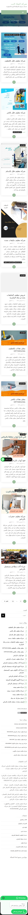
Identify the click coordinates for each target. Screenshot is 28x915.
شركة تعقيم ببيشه (18, 687)
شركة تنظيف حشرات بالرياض (15, 659)
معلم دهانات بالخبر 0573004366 (14, 652)
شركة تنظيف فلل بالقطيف (15, 61)
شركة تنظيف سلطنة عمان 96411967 (18, 739)
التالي (7, 601)
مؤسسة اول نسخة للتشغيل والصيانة (18, 850)
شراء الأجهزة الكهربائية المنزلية (15, 680)
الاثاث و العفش (23, 819)
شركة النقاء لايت (19, 4)
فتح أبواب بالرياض (18, 460)
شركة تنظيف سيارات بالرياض (18, 790)
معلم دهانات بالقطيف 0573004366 (13, 648)
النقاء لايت (23, 34)
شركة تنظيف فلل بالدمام (15, 171)
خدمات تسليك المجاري (21, 839)
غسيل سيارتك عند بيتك (17, 698)
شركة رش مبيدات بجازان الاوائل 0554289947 (16, 743)
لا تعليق (11, 64)
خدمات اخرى (22, 383)
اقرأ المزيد (16, 82)
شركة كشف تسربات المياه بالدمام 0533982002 (16, 747)
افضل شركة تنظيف (18, 262)
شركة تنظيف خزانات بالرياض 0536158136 (17, 732)
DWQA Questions (21, 728)
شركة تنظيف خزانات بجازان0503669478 (17, 735)
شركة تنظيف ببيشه (18, 694)
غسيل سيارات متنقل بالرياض (20, 755)
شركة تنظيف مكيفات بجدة (14, 240)
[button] (3, 898)
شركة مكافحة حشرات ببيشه (15, 691)
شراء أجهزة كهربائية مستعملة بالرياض (13, 666)
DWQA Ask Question (20, 724)
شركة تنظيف (24, 843)
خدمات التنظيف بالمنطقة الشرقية (12, 34)
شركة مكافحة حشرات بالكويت (20, 751)
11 (12, 601)
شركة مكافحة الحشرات (20, 490)
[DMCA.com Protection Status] (22, 713)
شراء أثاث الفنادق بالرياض (16, 676)
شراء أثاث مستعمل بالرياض (16, 683)
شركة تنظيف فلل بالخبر (16, 113)
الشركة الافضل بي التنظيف (8, 262)
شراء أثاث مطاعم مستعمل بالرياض (13, 663)
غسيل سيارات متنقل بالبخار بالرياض (13, 702)
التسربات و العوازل (22, 823)
